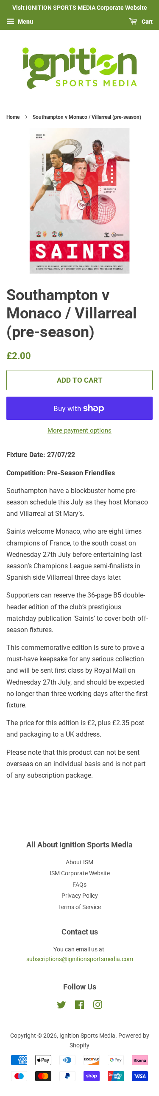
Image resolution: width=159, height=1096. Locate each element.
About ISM (79, 862)
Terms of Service (79, 907)
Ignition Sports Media (87, 1035)
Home (13, 117)
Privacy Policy (79, 895)
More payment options (79, 430)
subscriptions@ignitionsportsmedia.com (79, 959)
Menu (25, 21)
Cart (146, 21)
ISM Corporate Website (80, 873)
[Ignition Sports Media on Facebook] (79, 1006)
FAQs (79, 884)
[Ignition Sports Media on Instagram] (97, 1006)
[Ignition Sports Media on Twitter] (61, 1006)
